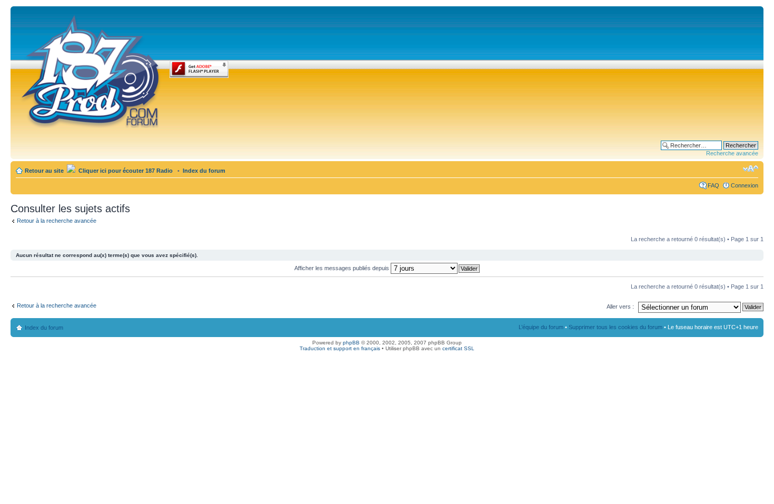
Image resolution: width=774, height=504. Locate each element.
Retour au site (44, 170)
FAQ (713, 185)
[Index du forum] (91, 69)
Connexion (744, 185)
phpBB (351, 342)
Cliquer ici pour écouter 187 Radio (125, 170)
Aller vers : (620, 306)
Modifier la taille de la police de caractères (750, 168)
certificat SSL (458, 348)
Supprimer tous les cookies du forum (615, 327)
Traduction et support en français (340, 348)
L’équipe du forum (541, 327)
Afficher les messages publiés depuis (342, 268)
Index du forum (204, 170)
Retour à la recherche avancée (56, 221)
